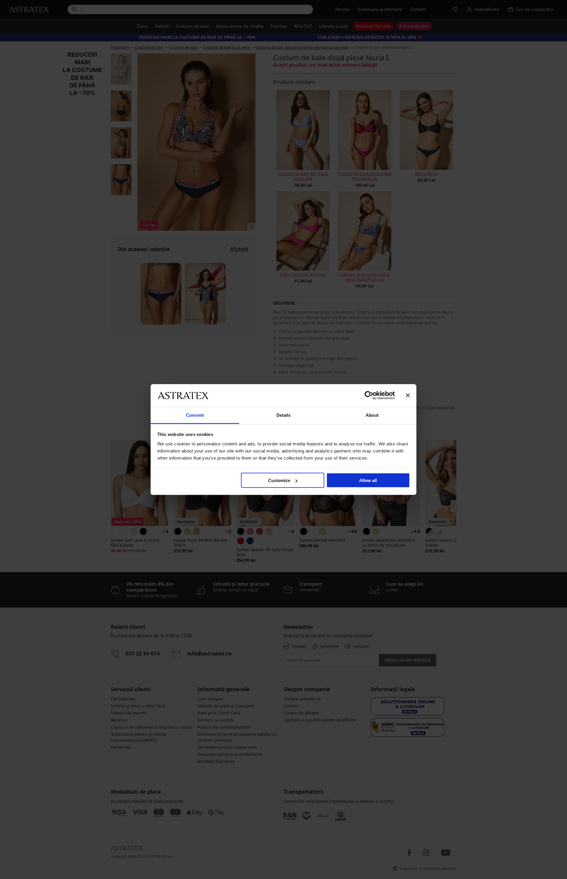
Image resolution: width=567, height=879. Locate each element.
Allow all (368, 480)
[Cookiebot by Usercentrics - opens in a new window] (369, 395)
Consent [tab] (195, 414)
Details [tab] (283, 414)
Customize (279, 480)
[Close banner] (408, 395)
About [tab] (372, 414)
